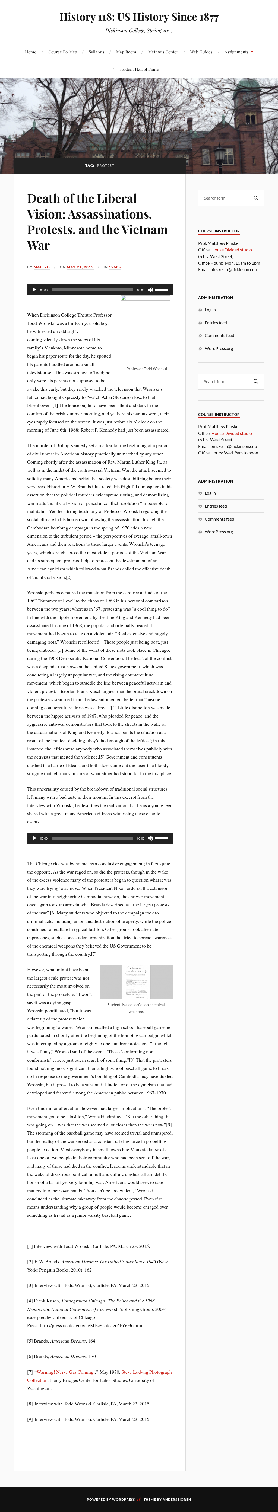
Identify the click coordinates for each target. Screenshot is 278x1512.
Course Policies (62, 51)
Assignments (236, 51)
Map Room (126, 51)
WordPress (123, 1499)
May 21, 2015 (80, 267)
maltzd (42, 267)
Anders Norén (177, 1499)
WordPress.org (219, 348)
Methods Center (163, 51)
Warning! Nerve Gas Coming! (66, 1372)
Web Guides (201, 51)
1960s (115, 267)
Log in (210, 309)
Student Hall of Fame (139, 69)
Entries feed (216, 322)
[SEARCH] (256, 198)
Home (30, 51)
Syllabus (96, 51)
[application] (100, 289)
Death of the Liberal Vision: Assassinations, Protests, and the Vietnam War (97, 221)
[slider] (162, 289)
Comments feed (219, 335)
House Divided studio (231, 249)
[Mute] (150, 290)
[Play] (34, 290)
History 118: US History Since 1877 (139, 16)
